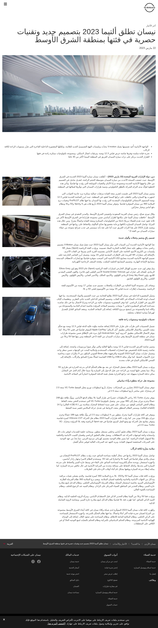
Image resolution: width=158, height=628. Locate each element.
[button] (5, 4)
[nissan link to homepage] (149, 7)
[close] (4, 619)
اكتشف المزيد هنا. (56, 623)
